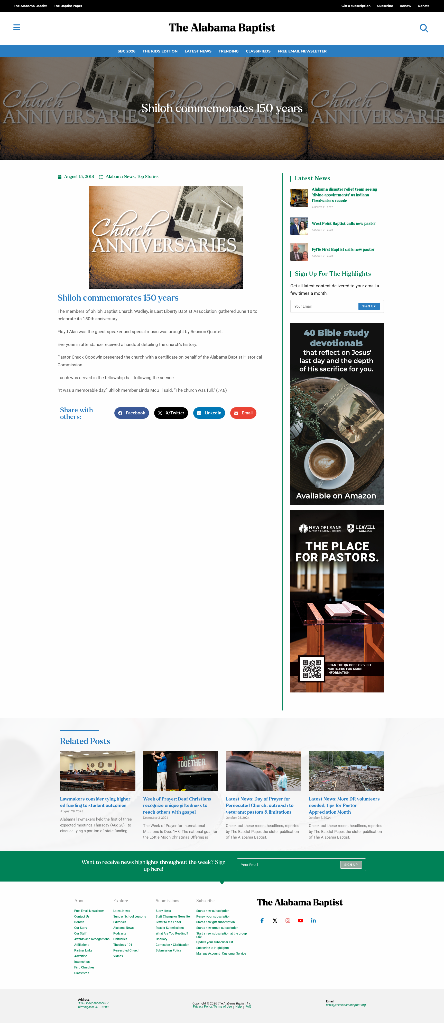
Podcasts (119, 933)
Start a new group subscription (217, 928)
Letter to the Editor (168, 922)
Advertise (80, 956)
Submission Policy (168, 950)
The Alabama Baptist (30, 6)
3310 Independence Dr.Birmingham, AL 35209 (93, 1005)
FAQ (248, 1006)
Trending (229, 51)
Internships (82, 962)
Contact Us (81, 916)
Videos (118, 956)
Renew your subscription (213, 916)
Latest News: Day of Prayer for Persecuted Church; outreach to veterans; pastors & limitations (259, 805)
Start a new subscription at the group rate (221, 935)
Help (238, 1006)
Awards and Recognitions (91, 939)
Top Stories (148, 177)
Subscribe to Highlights (212, 948)
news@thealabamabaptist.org (346, 1005)
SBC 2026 (126, 51)
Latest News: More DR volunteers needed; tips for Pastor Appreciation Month (344, 805)
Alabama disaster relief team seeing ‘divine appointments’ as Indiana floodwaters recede (344, 195)
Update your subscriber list (214, 942)
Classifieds (258, 51)
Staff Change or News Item (174, 916)
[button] (424, 28)
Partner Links (83, 950)
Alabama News (120, 177)
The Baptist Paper (68, 6)
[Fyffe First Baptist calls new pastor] (299, 252)
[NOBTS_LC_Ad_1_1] (337, 601)
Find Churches (84, 967)
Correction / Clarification (172, 945)
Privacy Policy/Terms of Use (212, 1006)
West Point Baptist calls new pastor (344, 224)
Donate (79, 922)
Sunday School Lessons (129, 916)
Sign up (369, 306)
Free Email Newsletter (302, 51)
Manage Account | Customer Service (221, 953)
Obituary (161, 939)
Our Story (80, 928)
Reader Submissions (170, 928)
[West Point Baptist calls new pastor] (299, 226)
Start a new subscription (212, 911)
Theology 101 (122, 945)
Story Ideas (163, 911)
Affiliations (81, 945)
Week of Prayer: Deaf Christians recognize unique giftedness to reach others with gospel (177, 805)
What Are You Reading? (172, 933)
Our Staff (80, 933)
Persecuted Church (126, 950)
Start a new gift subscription (215, 922)
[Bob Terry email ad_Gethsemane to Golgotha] (337, 414)
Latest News (198, 51)
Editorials (119, 922)
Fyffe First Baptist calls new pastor (343, 250)
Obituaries (120, 939)
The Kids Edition (160, 51)
